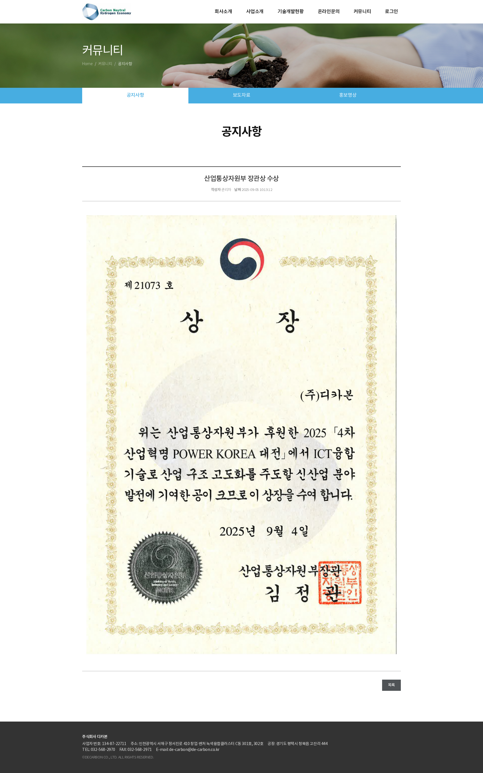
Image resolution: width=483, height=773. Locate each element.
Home (87, 64)
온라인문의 (329, 12)
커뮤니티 (362, 12)
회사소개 (223, 12)
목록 (391, 685)
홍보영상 (347, 95)
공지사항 (135, 95)
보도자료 (241, 95)
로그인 (391, 12)
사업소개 (255, 12)
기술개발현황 (291, 12)
